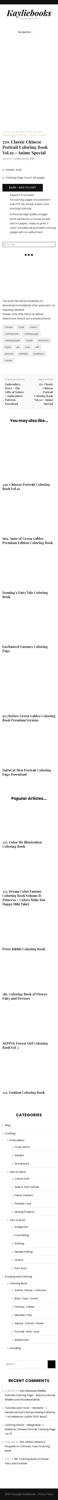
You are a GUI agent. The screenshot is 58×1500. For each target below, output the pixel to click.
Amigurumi (21, 1227)
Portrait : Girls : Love (31, 135)
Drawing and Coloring (18, 1276)
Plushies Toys (23, 1203)
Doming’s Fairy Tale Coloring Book (25, 594)
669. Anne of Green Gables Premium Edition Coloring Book (27, 540)
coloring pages (12, 340)
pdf (37, 347)
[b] (29, 269)
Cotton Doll (22, 1179)
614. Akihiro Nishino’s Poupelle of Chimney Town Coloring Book (27, 1446)
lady (27, 347)
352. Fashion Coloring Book (23, 1092)
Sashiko (19, 1155)
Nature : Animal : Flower (29, 1323)
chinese (9, 327)
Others (19, 1260)
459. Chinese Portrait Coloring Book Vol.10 (26, 486)
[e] (29, 287)
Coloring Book (12, 132)
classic (33, 327)
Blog (7, 1125)
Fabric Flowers (24, 1195)
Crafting (10, 1133)
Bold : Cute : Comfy (26, 1298)
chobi (21, 327)
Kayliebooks (29, 12)
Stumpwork (22, 1163)
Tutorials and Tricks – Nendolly (24, 1408)
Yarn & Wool (17, 1220)
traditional (39, 353)
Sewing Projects (24, 1212)
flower (8, 347)
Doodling (15, 1348)
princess (9, 353)
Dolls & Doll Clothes (27, 1187)
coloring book (11, 333)
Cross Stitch (22, 1147)
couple (29, 340)
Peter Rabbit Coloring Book (23, 949)
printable (23, 353)
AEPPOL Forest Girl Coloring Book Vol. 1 (25, 1045)
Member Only (23, 1315)
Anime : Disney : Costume (30, 1290)
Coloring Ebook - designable (23, 1425)
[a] (11, 269)
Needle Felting (24, 1252)
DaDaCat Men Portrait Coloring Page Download (26, 772)
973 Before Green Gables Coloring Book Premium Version (28, 718)
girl (17, 347)
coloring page (31, 333)
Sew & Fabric (18, 1172)
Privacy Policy (45, 1494)
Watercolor (22, 1340)
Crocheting (22, 1235)
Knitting (19, 1243)
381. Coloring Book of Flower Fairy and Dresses (24, 996)
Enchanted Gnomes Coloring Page (25, 648)
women (8, 360)
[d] (11, 287)
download (43, 340)
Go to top (9, 244)
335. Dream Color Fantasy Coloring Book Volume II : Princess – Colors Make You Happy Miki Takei (23, 897)
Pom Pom (21, 1268)
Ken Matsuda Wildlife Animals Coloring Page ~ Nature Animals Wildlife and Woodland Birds (30, 1395)
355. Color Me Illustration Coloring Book (22, 844)
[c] (47, 269)
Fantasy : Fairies (24, 1307)
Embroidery (17, 1140)
